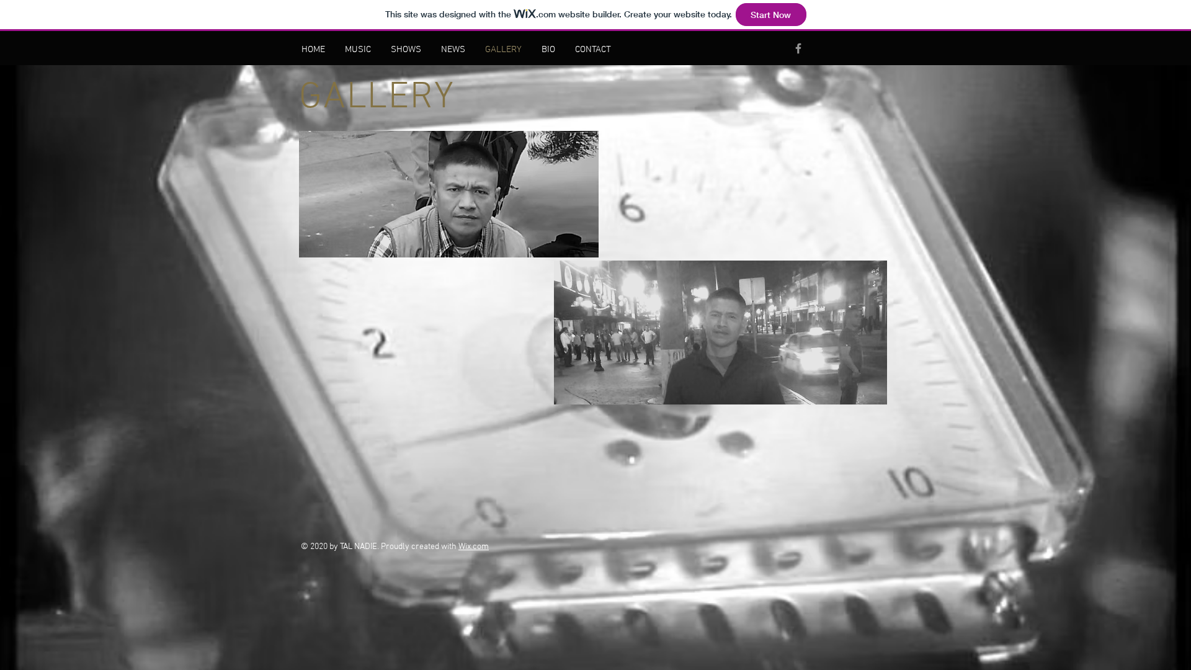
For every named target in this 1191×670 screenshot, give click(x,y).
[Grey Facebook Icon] (798, 48)
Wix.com (473, 547)
